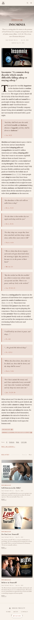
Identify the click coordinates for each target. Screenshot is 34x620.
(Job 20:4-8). (5, 94)
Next (30, 454)
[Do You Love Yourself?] (17, 518)
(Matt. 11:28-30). (7, 303)
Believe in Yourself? (9, 582)
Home (8, 612)
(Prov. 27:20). (16, 174)
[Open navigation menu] (31, 2)
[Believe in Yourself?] (17, 566)
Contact (24, 612)
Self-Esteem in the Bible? (11, 488)
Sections (18, 616)
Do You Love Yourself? (10, 534)
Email (17, 442)
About (15, 612)
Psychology (6, 485)
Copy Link (24, 442)
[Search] (27, 2)
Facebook (11, 442)
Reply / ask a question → (8, 446)
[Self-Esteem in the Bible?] (17, 471)
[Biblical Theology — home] (3, 3)
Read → (3, 499)
